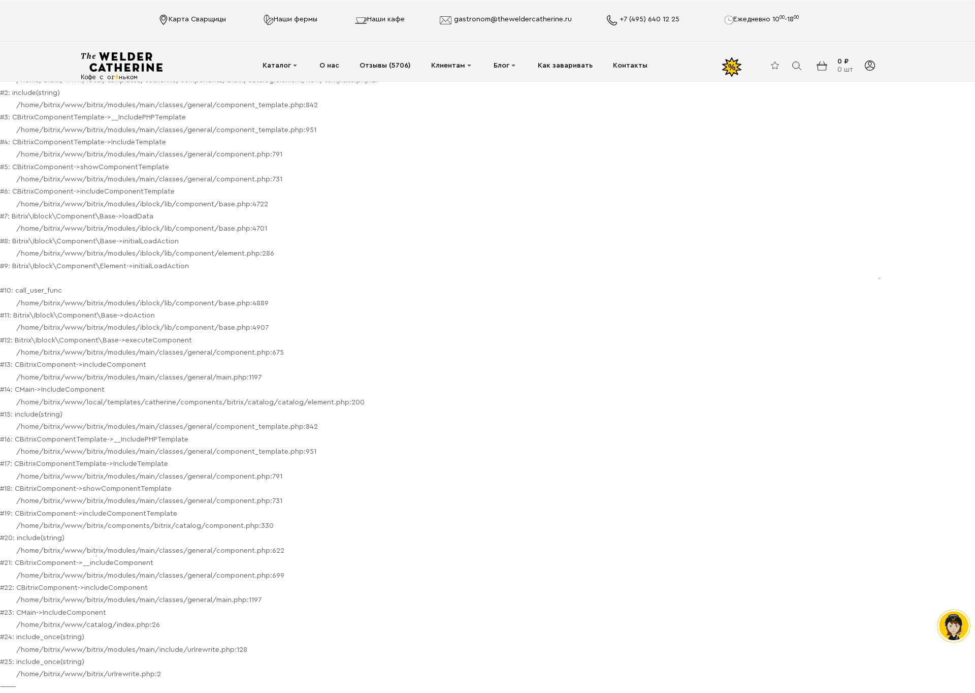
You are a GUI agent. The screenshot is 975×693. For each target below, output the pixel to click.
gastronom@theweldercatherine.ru (513, 19)
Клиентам (448, 65)
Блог (501, 65)
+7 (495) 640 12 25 (649, 19)
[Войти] (870, 66)
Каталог (277, 65)
